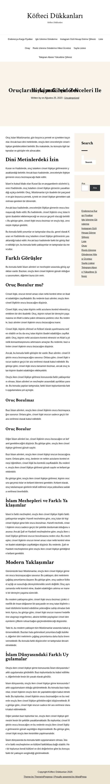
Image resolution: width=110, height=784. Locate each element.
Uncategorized (71, 98)
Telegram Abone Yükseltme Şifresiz (55, 57)
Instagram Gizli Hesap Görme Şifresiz (78, 39)
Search (87, 143)
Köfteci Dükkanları (55, 17)
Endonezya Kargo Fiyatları (20, 39)
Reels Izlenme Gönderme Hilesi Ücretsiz (52, 48)
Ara (83, 183)
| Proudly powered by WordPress (70, 777)
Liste (101, 39)
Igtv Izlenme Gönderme (46, 39)
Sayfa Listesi (80, 48)
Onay (27, 48)
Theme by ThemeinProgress (38, 777)
